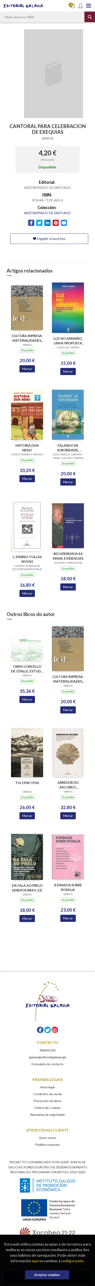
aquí (35, 1260)
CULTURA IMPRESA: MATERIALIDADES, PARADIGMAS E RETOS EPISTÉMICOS (27, 338)
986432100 (47, 1050)
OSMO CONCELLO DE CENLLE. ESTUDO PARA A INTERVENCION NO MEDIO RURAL (27, 668)
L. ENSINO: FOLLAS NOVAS (27, 559)
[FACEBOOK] (40, 1030)
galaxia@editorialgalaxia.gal (47, 1057)
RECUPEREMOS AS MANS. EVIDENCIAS (68, 556)
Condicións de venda (47, 1094)
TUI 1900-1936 (27, 783)
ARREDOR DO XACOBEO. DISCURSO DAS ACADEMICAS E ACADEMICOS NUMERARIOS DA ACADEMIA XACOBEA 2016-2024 (68, 784)
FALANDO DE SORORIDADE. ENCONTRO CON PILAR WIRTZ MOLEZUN (68, 447)
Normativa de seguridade (47, 1114)
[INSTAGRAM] (54, 1030)
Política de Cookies (47, 1108)
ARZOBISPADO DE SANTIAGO (47, 213)
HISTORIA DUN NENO (27, 447)
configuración (72, 1260)
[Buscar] (89, 17)
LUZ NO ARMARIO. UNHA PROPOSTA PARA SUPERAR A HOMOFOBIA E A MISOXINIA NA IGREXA (67, 340)
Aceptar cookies (47, 1275)
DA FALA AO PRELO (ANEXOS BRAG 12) (27, 887)
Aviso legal (47, 1087)
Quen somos (47, 1138)
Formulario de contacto (47, 1064)
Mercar (27, 369)
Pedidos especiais (47, 1144)
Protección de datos (48, 1101)
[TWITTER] (47, 1030)
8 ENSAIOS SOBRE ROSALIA (68, 887)
